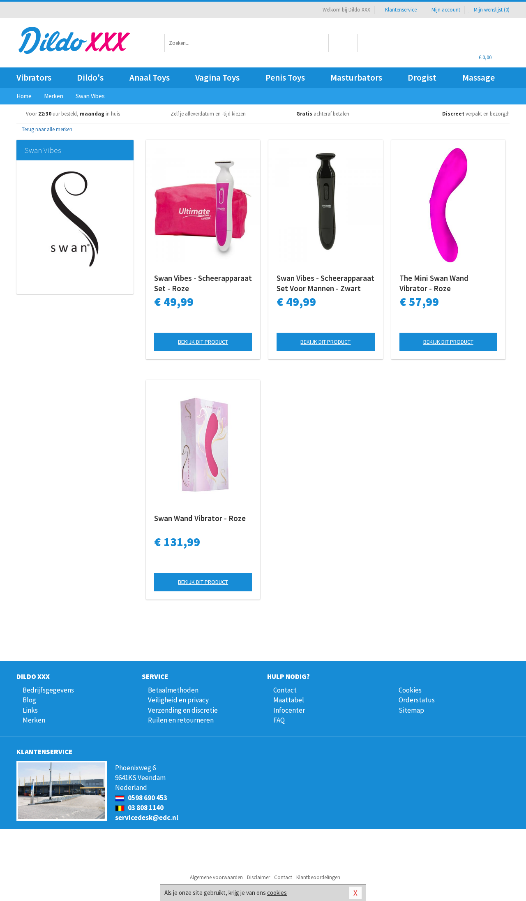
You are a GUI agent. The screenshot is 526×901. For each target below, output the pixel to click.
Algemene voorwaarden (216, 877)
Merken (34, 720)
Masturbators (356, 77)
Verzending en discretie (183, 710)
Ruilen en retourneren (181, 720)
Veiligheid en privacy (178, 699)
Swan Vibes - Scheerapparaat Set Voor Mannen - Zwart (325, 283)
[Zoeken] (343, 43)
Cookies (410, 690)
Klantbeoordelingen (318, 877)
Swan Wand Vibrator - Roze (200, 518)
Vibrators (33, 77)
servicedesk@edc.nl (146, 817)
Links (30, 710)
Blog (29, 699)
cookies (277, 892)
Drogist (422, 77)
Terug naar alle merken (46, 129)
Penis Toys (285, 77)
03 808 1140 (145, 807)
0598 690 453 (147, 797)
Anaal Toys (149, 77)
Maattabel (288, 699)
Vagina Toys (217, 77)
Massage (478, 77)
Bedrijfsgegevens (48, 690)
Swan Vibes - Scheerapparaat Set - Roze (203, 283)
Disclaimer (258, 877)
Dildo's (90, 77)
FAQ (279, 720)
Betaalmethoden (173, 690)
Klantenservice (401, 9)
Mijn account (445, 9)
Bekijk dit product (203, 341)
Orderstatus (417, 699)
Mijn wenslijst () (491, 9)
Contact (285, 690)
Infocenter (289, 710)
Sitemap (411, 710)
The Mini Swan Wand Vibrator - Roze (433, 283)
